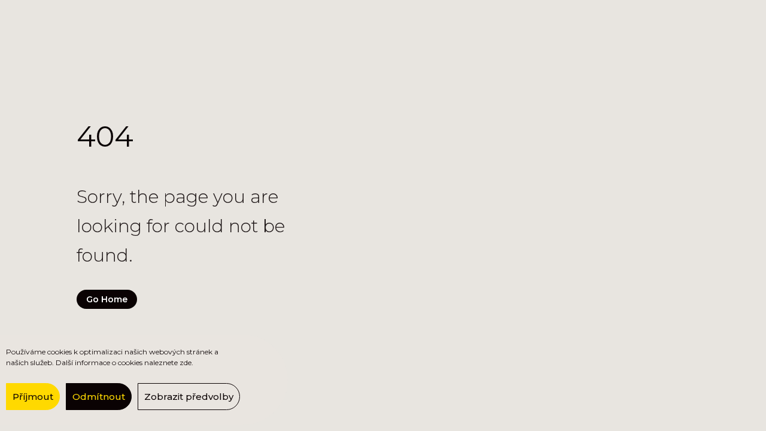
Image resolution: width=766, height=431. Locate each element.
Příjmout (33, 396)
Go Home (106, 299)
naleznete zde (168, 362)
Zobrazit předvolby (188, 396)
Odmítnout (98, 396)
